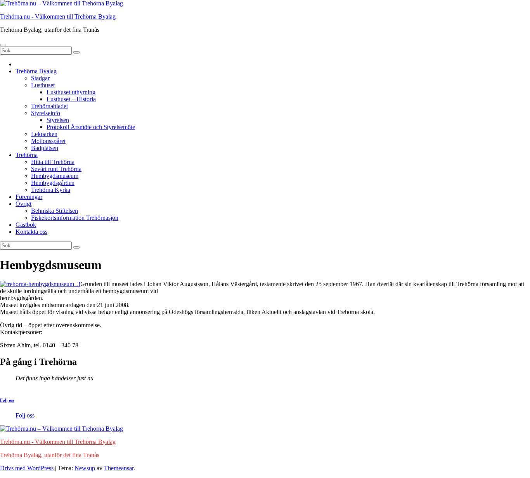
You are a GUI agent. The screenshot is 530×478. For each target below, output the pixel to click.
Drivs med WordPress (27, 468)
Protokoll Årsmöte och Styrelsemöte (91, 127)
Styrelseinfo (45, 113)
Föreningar (29, 196)
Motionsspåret (48, 141)
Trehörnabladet (49, 106)
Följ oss (7, 400)
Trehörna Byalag (36, 71)
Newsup (84, 468)
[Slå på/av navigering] (3, 45)
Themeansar (118, 468)
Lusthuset (43, 85)
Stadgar (40, 78)
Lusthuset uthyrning (71, 92)
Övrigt (23, 203)
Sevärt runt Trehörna (56, 169)
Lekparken (44, 134)
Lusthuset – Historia (71, 99)
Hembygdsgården (52, 182)
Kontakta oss (31, 231)
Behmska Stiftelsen (54, 210)
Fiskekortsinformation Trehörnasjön (74, 217)
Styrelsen (58, 120)
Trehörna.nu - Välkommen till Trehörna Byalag (58, 16)
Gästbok (26, 224)
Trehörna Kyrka (50, 189)
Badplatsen (44, 148)
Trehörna (27, 155)
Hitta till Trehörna (52, 162)
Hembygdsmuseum (54, 176)
